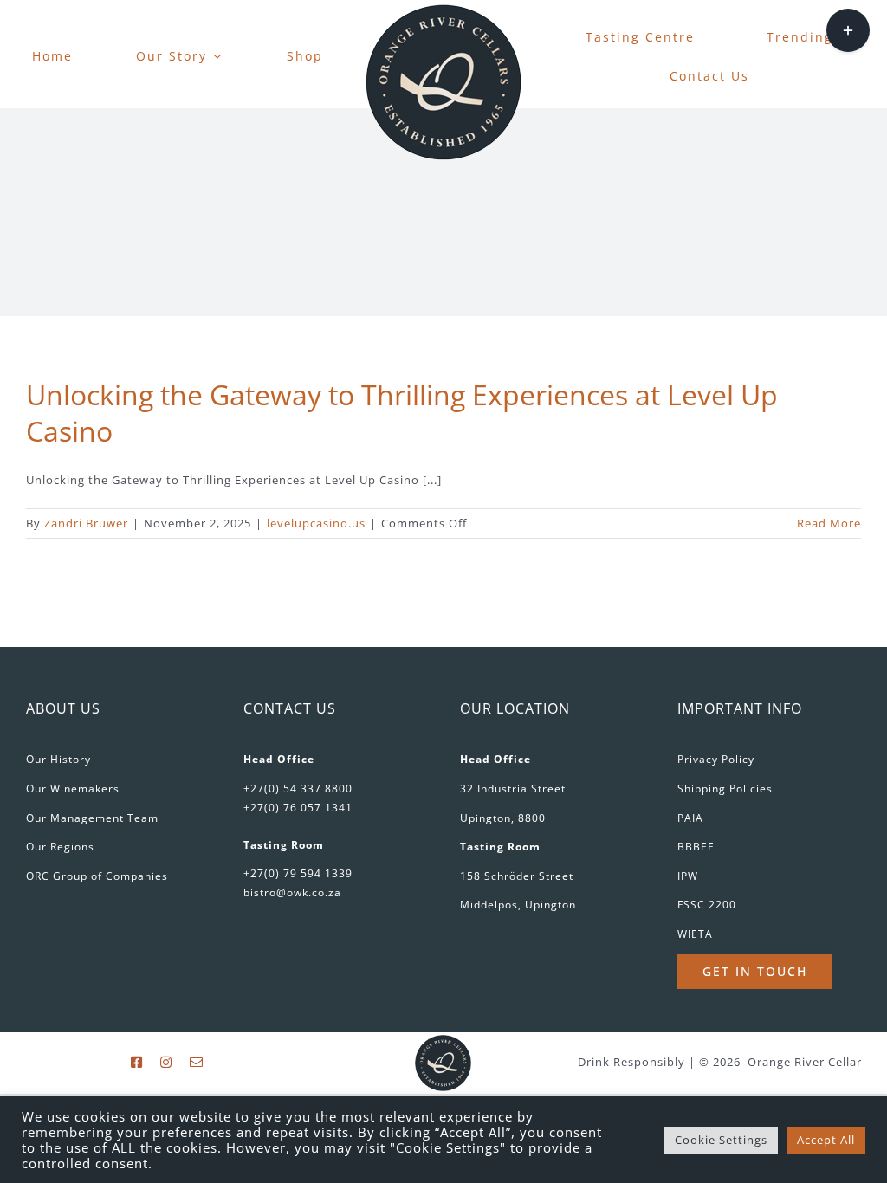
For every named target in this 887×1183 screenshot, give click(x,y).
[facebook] (137, 1062)
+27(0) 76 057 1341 (298, 807)
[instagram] (166, 1062)
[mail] (197, 1062)
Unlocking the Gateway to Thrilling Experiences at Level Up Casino (402, 412)
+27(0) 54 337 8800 (298, 788)
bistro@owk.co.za (292, 892)
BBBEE (696, 846)
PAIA (690, 818)
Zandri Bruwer (86, 523)
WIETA (695, 934)
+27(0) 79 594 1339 (298, 873)
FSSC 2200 (706, 904)
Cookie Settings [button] (721, 1139)
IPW (687, 876)
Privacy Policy (715, 759)
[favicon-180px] (443, 9)
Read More (829, 523)
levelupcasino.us (316, 523)
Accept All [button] (826, 1139)
